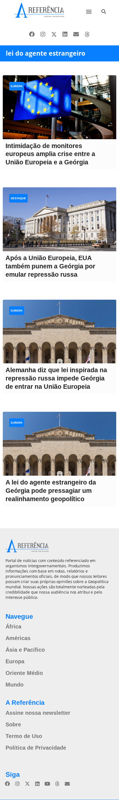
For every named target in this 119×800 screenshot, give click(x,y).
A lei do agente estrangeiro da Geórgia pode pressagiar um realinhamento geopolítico (51, 491)
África (13, 626)
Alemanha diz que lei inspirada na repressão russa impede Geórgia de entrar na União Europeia (56, 378)
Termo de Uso (24, 736)
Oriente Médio (24, 673)
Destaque (18, 198)
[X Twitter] (54, 34)
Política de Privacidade (36, 748)
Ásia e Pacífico (25, 650)
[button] (88, 11)
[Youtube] (47, 784)
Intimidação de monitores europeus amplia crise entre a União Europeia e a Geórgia (50, 154)
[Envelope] (76, 34)
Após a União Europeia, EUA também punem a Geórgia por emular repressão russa (50, 266)
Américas (18, 638)
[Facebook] (31, 34)
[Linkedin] (65, 34)
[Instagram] (42, 34)
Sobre (13, 724)
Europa (16, 86)
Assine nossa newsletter (38, 713)
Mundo (15, 685)
